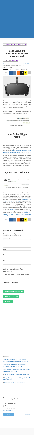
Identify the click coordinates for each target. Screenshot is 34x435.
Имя (5, 249)
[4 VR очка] (6, 69)
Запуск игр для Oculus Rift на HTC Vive (14, 382)
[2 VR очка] (4, 69)
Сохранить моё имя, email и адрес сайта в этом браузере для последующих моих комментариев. (16, 269)
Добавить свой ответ (8, 410)
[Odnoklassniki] (18, 73)
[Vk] (15, 73)
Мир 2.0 (5, 64)
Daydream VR (8, 301)
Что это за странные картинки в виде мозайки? (17, 374)
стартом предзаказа (15, 101)
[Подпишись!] (25, 73)
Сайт (4, 260)
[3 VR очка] (5, 69)
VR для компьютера (10, 406)
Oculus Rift (7, 44)
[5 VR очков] (7, 69)
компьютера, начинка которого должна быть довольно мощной (17, 214)
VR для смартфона (10, 403)
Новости (6, 47)
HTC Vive (15, 296)
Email (5, 255)
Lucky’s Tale (13, 209)
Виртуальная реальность (18, 44)
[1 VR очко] (3, 69)
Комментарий (7, 238)
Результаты (27, 414)
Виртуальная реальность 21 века (13, 291)
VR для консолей (10, 408)
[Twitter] (22, 73)
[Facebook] (11, 73)
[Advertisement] (17, 17)
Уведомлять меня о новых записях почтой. (17, 279)
